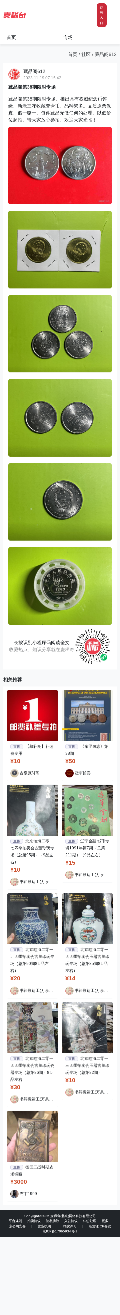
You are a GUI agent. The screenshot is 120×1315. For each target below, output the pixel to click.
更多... (106, 1221)
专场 (68, 37)
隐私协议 (52, 1221)
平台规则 (15, 1221)
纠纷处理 (89, 1221)
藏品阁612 (106, 54)
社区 (86, 54)
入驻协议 (71, 1221)
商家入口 (101, 15)
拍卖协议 (34, 1221)
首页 (11, 37)
